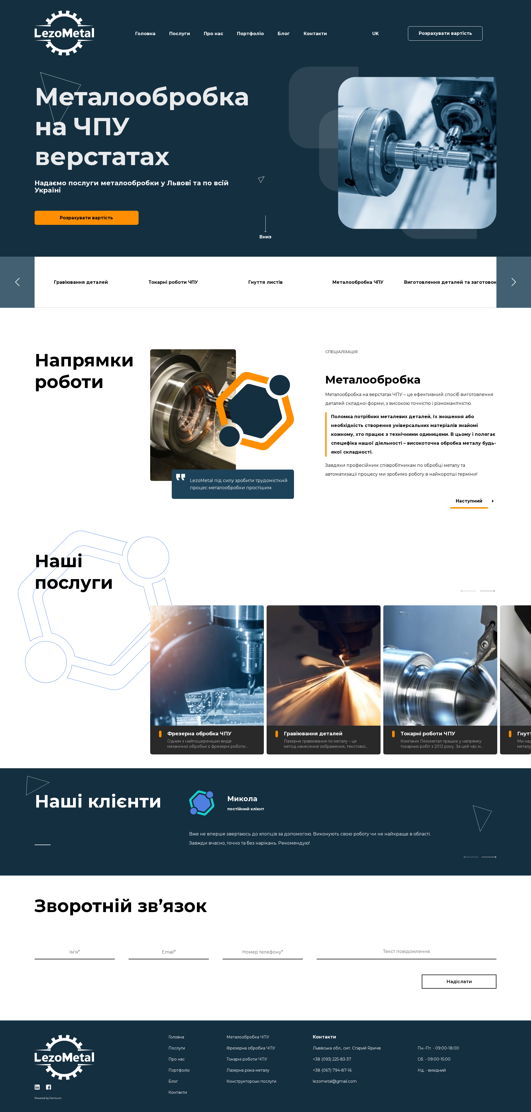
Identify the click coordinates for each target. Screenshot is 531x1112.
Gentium (56, 1098)
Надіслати (459, 981)
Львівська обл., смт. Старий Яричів (347, 1048)
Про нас (213, 33)
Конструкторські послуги (251, 1081)
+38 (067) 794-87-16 (332, 1070)
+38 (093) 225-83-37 (332, 1059)
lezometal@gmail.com (335, 1081)
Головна (145, 33)
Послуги (179, 33)
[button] (17, 282)
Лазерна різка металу (248, 1070)
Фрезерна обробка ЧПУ (251, 1048)
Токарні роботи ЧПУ (247, 1059)
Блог (284, 33)
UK (375, 33)
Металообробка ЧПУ (248, 1037)
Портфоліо (250, 33)
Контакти (315, 33)
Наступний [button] (469, 501)
